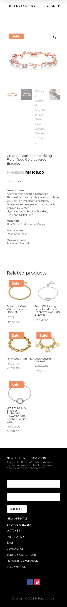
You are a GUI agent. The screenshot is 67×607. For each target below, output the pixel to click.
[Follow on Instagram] (37, 582)
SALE (10, 542)
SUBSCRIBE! (16, 509)
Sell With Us (16, 566)
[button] (54, 37)
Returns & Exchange (22, 560)
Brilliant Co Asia (44, 598)
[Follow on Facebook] (30, 582)
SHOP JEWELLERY (19, 524)
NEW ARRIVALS (17, 518)
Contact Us (15, 548)
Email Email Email (20, 475)
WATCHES (13, 530)
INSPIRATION (16, 536)
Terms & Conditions (22, 554)
